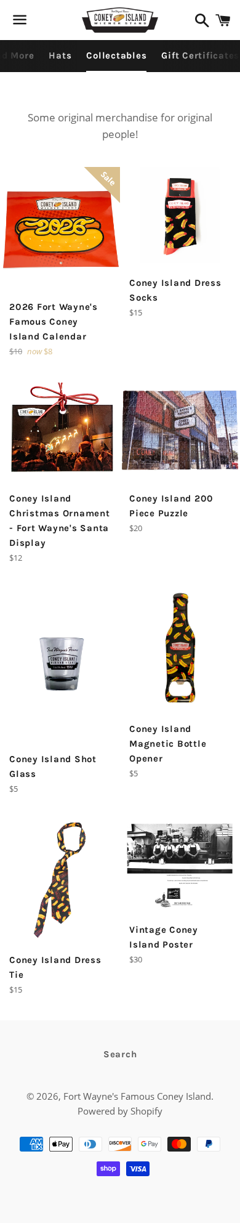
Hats (60, 55)
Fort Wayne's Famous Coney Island (137, 1096)
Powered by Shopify (120, 1111)
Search (120, 1054)
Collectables (116, 55)
